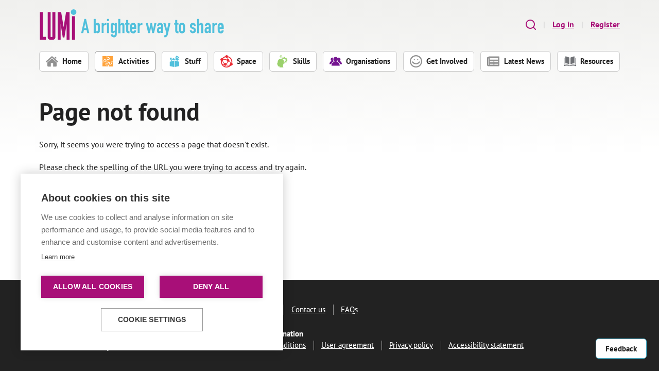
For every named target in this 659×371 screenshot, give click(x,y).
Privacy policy (411, 345)
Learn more (58, 257)
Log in (563, 24)
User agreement (347, 345)
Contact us (308, 309)
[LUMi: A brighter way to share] (131, 24)
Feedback (621, 348)
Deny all (211, 287)
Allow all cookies (92, 287)
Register (605, 24)
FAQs (349, 309)
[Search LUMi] (531, 24)
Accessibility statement (486, 345)
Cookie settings (152, 320)
